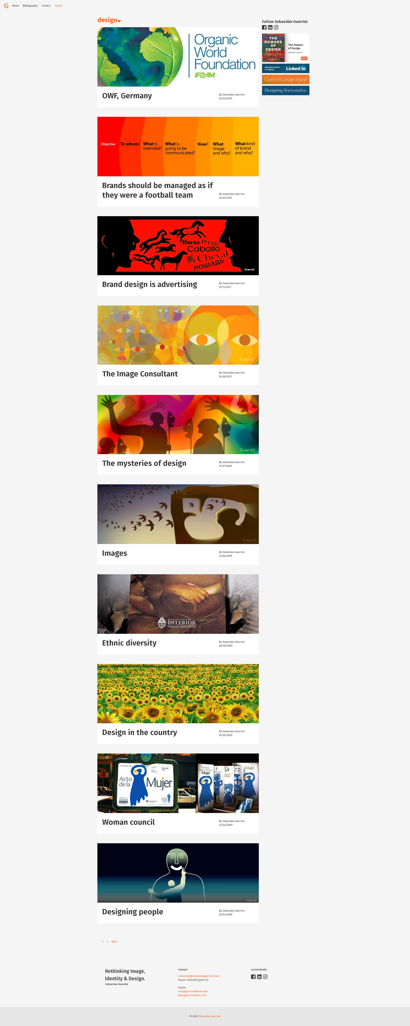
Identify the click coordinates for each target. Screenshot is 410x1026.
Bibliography (30, 5)
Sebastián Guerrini (209, 1016)
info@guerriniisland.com (193, 991)
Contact (46, 5)
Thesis (58, 5)
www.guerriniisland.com (192, 995)
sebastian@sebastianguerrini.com (198, 976)
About (15, 5)
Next (114, 941)
